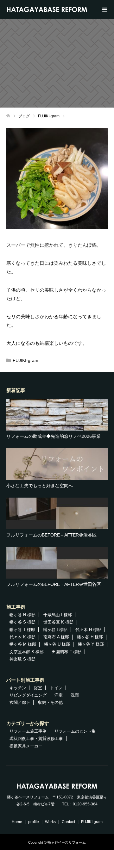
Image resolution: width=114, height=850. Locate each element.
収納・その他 (50, 702)
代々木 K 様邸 (22, 637)
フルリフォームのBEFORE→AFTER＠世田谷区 (53, 584)
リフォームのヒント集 (75, 731)
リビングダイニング (28, 695)
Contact (68, 822)
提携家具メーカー (26, 746)
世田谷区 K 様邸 (58, 622)
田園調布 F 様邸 (66, 651)
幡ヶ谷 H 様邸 (90, 637)
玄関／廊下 (20, 702)
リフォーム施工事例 (28, 731)
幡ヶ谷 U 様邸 (57, 644)
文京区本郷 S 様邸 (27, 651)
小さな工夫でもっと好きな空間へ (39, 485)
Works (50, 822)
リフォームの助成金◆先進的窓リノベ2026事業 (53, 436)
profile (33, 822)
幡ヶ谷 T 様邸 (22, 629)
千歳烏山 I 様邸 (57, 614)
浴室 (38, 688)
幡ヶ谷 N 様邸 (22, 614)
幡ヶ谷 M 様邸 (23, 644)
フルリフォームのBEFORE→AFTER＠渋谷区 (51, 534)
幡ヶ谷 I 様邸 (55, 629)
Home (17, 822)
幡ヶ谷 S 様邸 (22, 622)
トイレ (56, 688)
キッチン (18, 688)
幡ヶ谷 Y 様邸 (91, 644)
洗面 (75, 695)
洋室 (58, 695)
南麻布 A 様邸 (56, 637)
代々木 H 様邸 (88, 629)
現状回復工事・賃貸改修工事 (36, 738)
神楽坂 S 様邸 (22, 659)
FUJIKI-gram (25, 360)
